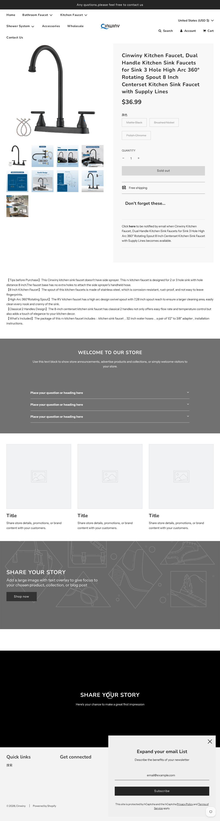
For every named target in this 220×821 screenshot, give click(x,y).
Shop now (21, 596)
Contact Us (14, 37)
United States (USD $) (194, 20)
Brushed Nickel (164, 122)
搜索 (9, 765)
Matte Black (134, 122)
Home (10, 15)
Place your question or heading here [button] (57, 393)
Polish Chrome (136, 135)
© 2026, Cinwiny (16, 805)
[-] (123, 158)
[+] (138, 158)
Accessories (51, 26)
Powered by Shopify (44, 805)
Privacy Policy (185, 804)
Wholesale (75, 26)
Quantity (129, 150)
